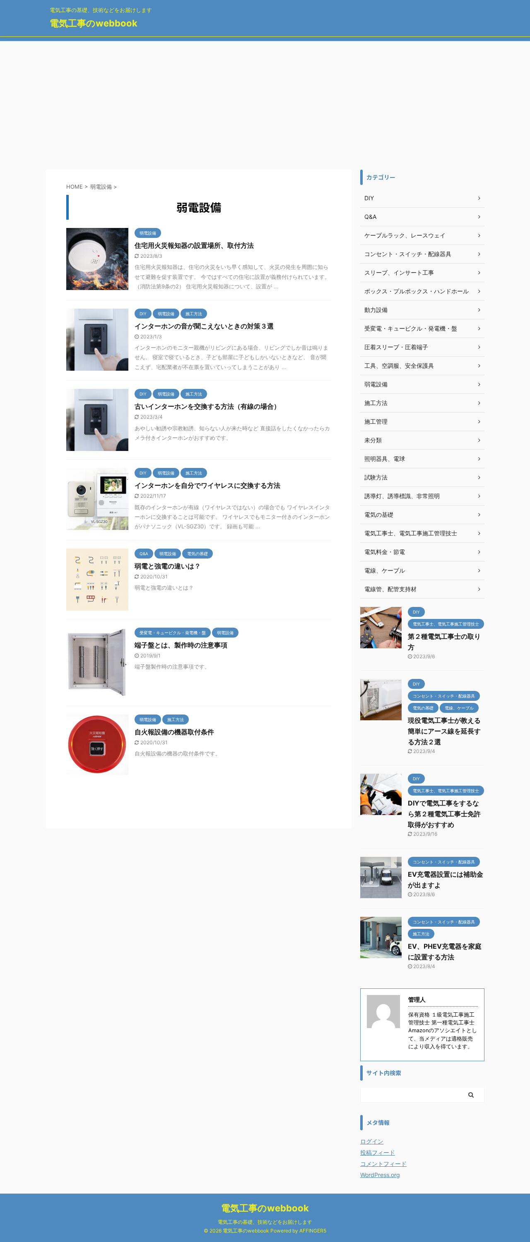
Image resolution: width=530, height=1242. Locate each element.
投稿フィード (377, 1152)
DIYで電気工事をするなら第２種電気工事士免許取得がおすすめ (444, 814)
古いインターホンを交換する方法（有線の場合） (207, 406)
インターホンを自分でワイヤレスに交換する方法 (207, 485)
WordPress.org (380, 1174)
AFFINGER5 (312, 1231)
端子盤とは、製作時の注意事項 (181, 645)
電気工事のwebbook (93, 23)
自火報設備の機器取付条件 (174, 732)
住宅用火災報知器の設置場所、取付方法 (194, 245)
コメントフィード (383, 1163)
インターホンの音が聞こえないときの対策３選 (204, 326)
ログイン (371, 1141)
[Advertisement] (265, 103)
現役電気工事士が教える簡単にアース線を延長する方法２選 (444, 731)
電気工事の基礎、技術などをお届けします (265, 1222)
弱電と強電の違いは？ (168, 566)
